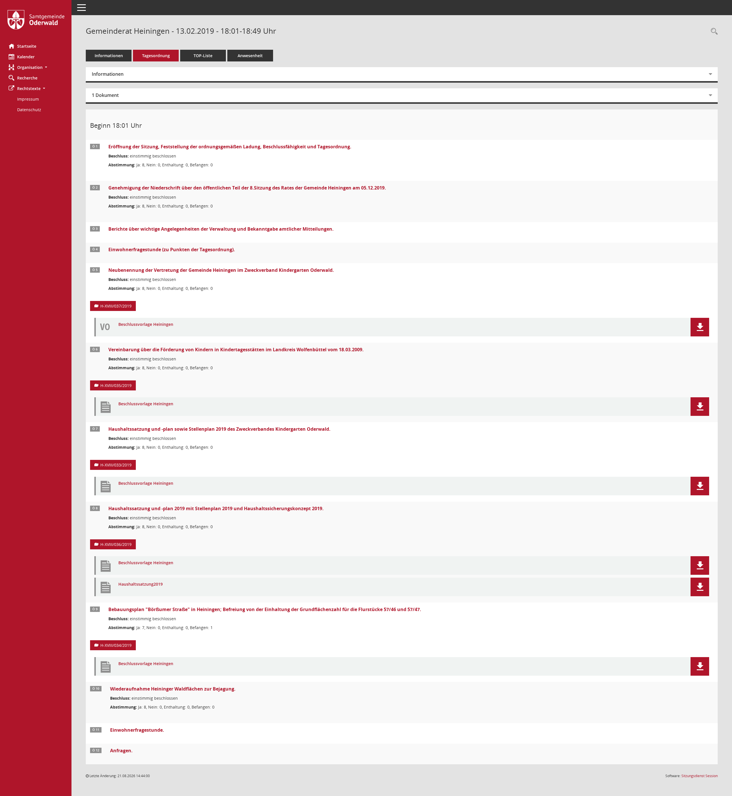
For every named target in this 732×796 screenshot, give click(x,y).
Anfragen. (121, 750)
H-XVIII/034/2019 (116, 645)
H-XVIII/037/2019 (116, 306)
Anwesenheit (250, 55)
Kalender (26, 56)
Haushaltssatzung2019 (140, 584)
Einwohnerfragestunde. (137, 730)
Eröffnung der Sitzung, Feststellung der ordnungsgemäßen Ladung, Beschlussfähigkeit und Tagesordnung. (229, 146)
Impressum (28, 99)
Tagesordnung (156, 55)
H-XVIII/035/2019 (116, 385)
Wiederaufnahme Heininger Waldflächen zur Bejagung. (173, 689)
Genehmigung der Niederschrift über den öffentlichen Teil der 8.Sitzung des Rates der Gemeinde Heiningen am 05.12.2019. (247, 188)
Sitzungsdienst (699, 775)
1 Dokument (105, 95)
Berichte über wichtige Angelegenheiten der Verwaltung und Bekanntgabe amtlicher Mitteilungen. (221, 229)
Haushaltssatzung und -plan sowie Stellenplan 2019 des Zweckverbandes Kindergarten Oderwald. (219, 429)
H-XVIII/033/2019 (116, 465)
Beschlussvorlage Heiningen (145, 324)
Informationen (109, 55)
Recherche (27, 78)
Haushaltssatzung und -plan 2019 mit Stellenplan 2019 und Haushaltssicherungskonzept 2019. (216, 508)
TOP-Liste (203, 55)
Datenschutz (29, 109)
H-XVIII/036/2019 (116, 544)
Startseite (26, 46)
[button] (35, 67)
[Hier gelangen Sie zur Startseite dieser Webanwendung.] (35, 19)
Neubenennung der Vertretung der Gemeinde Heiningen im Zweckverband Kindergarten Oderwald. (221, 270)
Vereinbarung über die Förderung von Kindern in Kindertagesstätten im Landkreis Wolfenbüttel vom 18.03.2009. (236, 349)
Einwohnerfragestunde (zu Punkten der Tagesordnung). (171, 249)
